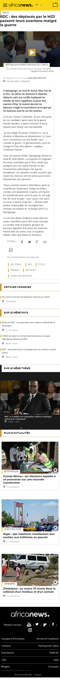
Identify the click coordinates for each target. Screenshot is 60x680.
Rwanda (14, 270)
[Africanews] (21, 5)
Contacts (6, 646)
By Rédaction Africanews (15, 78)
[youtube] (29, 625)
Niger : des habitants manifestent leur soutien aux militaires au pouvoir (29, 536)
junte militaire (13, 529)
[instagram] (30, 630)
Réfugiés (30, 270)
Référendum (11, 471)
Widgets (5, 667)
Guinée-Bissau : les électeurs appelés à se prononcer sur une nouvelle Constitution (29, 479)
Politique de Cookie (48, 646)
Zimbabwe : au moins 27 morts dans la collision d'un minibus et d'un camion (29, 590)
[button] (32, 52)
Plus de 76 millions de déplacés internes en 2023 (26, 297)
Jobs (3, 660)
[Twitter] (37, 625)
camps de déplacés (21, 276)
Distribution (7, 653)
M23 (30, 264)
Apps (56, 660)
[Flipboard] (45, 625)
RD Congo (16, 264)
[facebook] (53, 625)
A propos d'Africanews (12, 639)
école (41, 264)
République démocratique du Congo (27, 65)
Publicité (54, 653)
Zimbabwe (9, 584)
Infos (5, 13)
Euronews (53, 667)
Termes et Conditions (47, 639)
